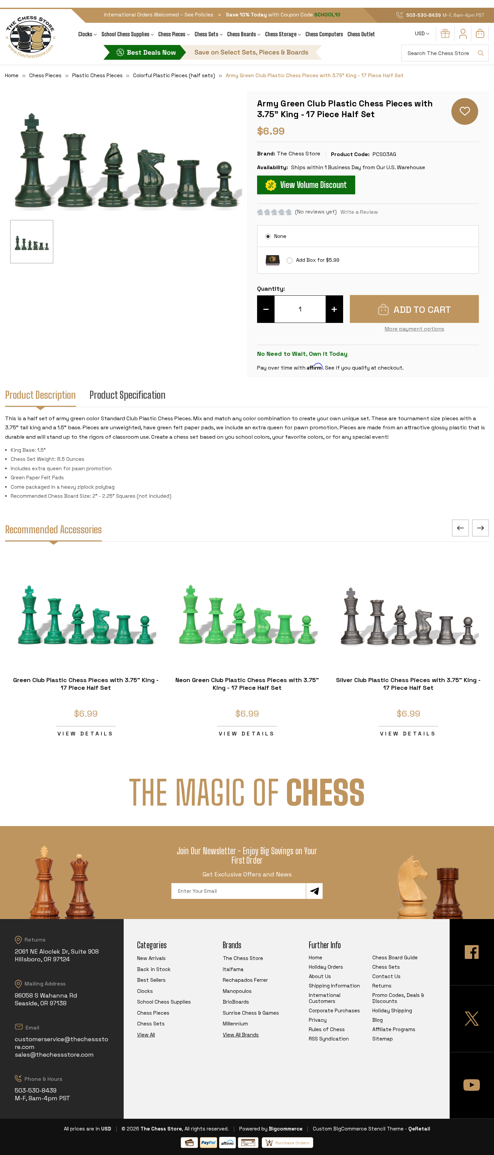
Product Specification (127, 395)
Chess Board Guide (395, 957)
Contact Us (386, 976)
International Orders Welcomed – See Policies (158, 14)
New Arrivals (151, 958)
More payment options (414, 328)
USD (420, 33)
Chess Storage (280, 34)
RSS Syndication (329, 1039)
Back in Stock (154, 969)
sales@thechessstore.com (54, 1054)
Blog (377, 1020)
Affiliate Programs (393, 1029)
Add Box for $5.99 (317, 260)
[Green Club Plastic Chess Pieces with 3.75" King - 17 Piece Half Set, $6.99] (85, 611)
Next (480, 528)
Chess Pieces (171, 34)
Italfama (233, 969)
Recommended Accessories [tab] (53, 529)
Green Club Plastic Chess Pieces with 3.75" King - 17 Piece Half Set (86, 683)
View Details (85, 733)
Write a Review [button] (359, 211)
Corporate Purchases (334, 1010)
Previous (460, 528)
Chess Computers (324, 34)
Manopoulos (237, 991)
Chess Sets (206, 34)
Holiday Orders (326, 967)
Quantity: (271, 288)
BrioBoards (236, 1002)
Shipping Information (334, 985)
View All (146, 1034)
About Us (320, 976)
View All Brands (241, 1034)
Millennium (235, 1023)
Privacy (318, 1020)
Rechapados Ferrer (245, 980)
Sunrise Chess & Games (251, 1013)
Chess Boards (241, 34)
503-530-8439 (423, 15)
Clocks (85, 34)
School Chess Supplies (125, 34)
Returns (382, 985)
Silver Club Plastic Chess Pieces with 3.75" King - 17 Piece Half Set (408, 683)
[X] (472, 1018)
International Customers (324, 998)
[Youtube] (472, 1085)
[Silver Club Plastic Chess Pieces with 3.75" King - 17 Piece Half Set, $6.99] (408, 611)
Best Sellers (151, 980)
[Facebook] (472, 952)
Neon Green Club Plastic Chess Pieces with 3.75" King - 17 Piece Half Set (247, 683)
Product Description (40, 395)
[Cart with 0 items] (480, 36)
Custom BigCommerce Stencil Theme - (360, 1128)
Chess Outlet (361, 34)
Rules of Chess (327, 1029)
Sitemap (382, 1039)
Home (315, 957)
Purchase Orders (293, 1143)
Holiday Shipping (392, 1010)
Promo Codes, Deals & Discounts (398, 998)
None (280, 236)
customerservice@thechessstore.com (61, 1043)
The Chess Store (243, 958)
